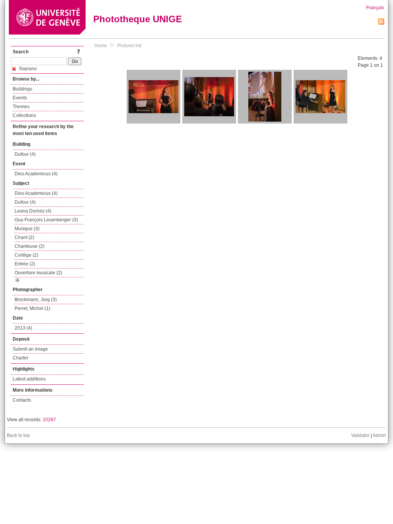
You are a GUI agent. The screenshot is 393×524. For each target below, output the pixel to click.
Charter (20, 358)
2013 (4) (23, 328)
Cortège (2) (26, 255)
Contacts (22, 400)
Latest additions (29, 379)
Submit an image (30, 349)
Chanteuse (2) (30, 246)
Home (100, 45)
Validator (360, 435)
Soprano (27, 68)
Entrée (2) (25, 264)
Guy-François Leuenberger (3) (46, 219)
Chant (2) (24, 237)
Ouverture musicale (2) (38, 272)
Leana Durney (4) (33, 211)
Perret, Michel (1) (32, 308)
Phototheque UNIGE (137, 19)
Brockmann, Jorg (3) (36, 299)
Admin (379, 435)
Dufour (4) (25, 154)
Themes (21, 106)
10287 (49, 419)
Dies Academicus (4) (36, 173)
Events (20, 98)
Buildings (22, 89)
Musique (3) (27, 228)
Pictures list (129, 45)
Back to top (18, 435)
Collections (24, 115)
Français (375, 7)
